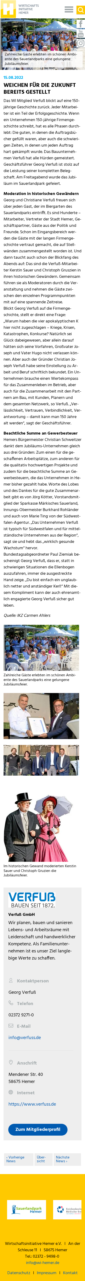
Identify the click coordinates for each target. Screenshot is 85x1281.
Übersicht (41, 1159)
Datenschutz (18, 1273)
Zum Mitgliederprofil (37, 1129)
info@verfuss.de (24, 1038)
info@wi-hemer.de (42, 1263)
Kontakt (70, 1273)
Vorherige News (15, 1159)
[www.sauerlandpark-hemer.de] (26, 1209)
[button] (69, 9)
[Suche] (80, 10)
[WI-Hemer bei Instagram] (80, 43)
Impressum (46, 1273)
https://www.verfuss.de (32, 1104)
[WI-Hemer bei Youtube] (80, 33)
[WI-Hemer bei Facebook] (80, 24)
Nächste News (62, 1159)
